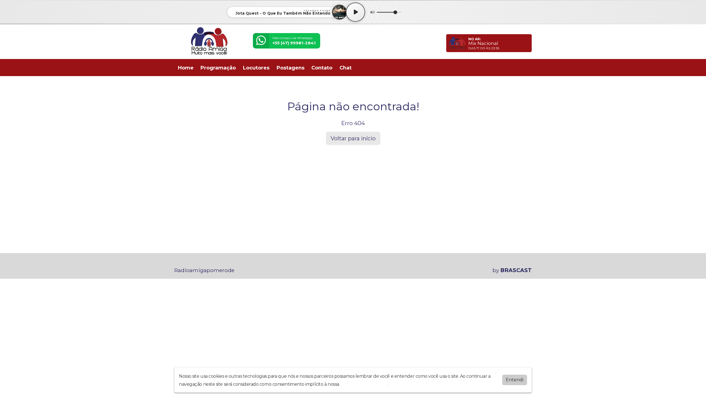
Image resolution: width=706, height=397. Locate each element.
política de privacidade (363, 384)
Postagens (290, 68)
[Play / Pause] (355, 12)
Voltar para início (353, 138)
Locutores (256, 68)
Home (186, 68)
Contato (321, 68)
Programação (218, 68)
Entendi (514, 379)
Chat (345, 68)
